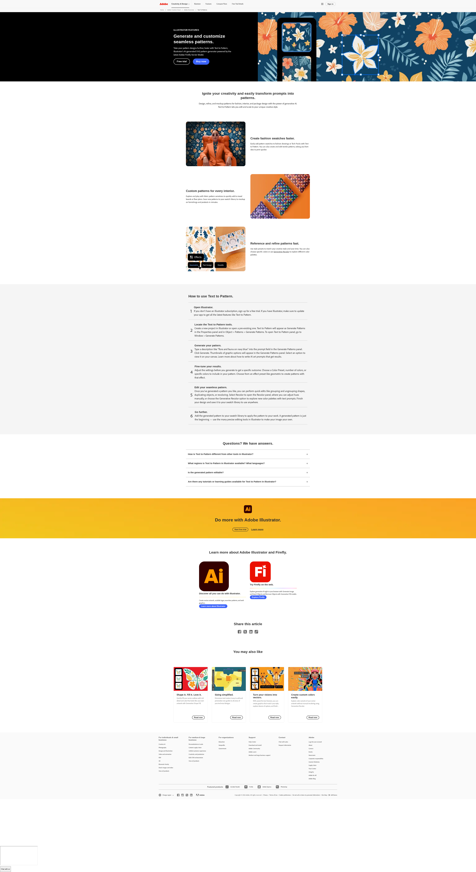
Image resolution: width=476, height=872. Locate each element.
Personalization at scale (196, 744)
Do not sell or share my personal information (306, 795)
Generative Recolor (281, 252)
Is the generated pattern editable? (206, 472)
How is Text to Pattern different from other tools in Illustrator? (220, 454)
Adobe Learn (252, 752)
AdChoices (334, 795)
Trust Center (312, 769)
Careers (311, 748)
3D (159, 761)
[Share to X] (245, 631)
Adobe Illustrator (189, 10)
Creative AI (162, 744)
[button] (322, 4)
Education (222, 742)
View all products (164, 771)
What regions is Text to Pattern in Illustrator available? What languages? (226, 463)
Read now (198, 717)
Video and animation (165, 754)
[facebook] (178, 795)
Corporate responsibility (316, 758)
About (310, 745)
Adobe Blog (312, 779)
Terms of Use (273, 795)
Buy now (201, 61)
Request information (285, 745)
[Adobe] (164, 4)
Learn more (257, 529)
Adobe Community (254, 748)
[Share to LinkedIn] (251, 631)
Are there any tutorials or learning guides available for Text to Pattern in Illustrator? (232, 481)
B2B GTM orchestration (196, 757)
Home (162, 10)
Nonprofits (222, 745)
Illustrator (197, 4)
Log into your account (315, 742)
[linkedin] (191, 795)
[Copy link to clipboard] (256, 631)
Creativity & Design (179, 4)
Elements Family (164, 764)
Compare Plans (221, 4)
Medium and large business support (259, 755)
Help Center (252, 742)
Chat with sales (283, 742)
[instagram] (182, 795)
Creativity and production (196, 754)
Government (222, 748)
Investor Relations (314, 762)
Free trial (182, 61)
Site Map (324, 795)
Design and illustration (165, 751)
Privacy (265, 795)
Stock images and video (166, 768)
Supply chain (312, 765)
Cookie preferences (285, 795)
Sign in (330, 4)
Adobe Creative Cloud (173, 10)
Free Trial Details (237, 4)
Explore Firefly (258, 597)
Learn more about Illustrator (213, 606)
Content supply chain (195, 747)
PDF (160, 757)
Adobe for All (312, 775)
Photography (162, 747)
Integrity (311, 772)
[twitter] (187, 795)
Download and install (255, 745)
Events (311, 752)
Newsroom (312, 755)
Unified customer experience (197, 751)
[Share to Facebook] (239, 631)
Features (208, 4)
